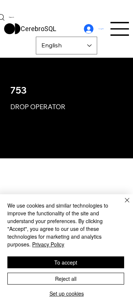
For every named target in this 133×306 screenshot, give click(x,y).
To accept (65, 262)
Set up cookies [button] (67, 293)
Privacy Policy (48, 244)
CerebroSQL (38, 29)
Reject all (65, 278)
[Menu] (120, 29)
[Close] (123, 204)
